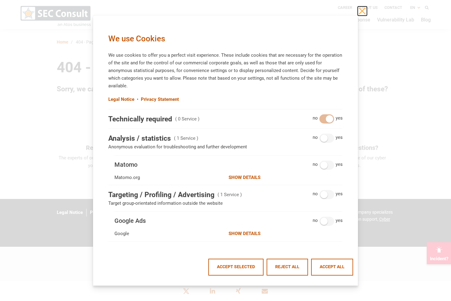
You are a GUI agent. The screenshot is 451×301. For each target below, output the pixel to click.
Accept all (332, 266)
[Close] (362, 11)
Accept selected (236, 266)
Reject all (287, 266)
